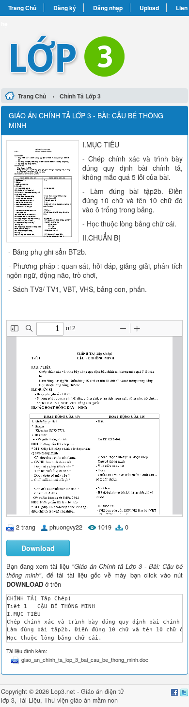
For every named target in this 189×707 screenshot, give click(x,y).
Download (38, 548)
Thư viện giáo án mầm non (81, 700)
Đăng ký (64, 7)
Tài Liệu (29, 700)
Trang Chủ (22, 7)
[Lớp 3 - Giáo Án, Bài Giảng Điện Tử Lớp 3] (94, 50)
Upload (149, 7)
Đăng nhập (108, 7)
